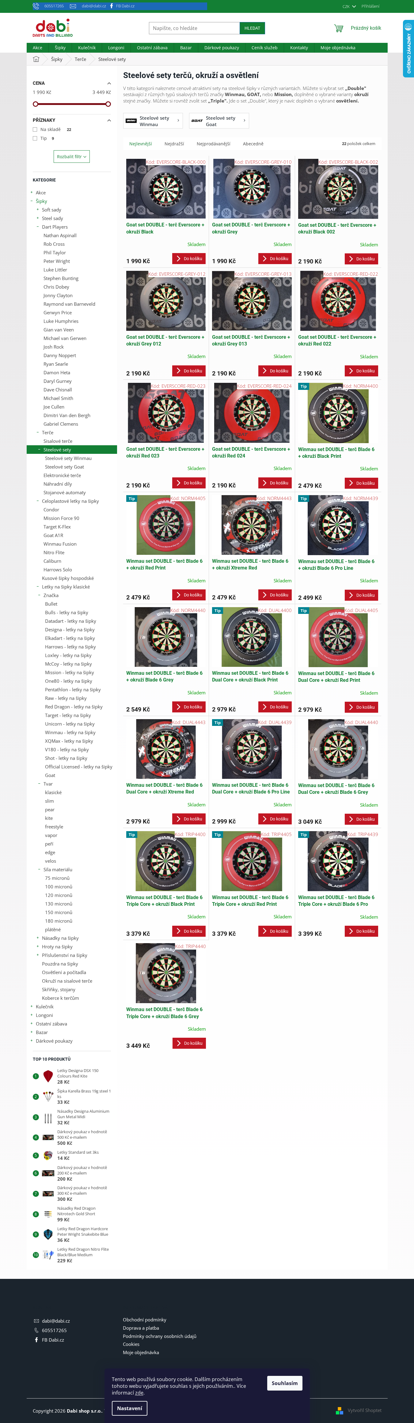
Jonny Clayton (58, 295)
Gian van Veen (59, 330)
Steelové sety (57, 449)
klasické (53, 792)
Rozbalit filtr (69, 156)
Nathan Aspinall (60, 235)
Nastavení (129, 1408)
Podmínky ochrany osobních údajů (159, 1336)
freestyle (54, 827)
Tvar (48, 784)
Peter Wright (57, 261)
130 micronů (58, 904)
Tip (47, 138)
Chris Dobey (56, 287)
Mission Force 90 (61, 518)
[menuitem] (37, 48)
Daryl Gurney (58, 381)
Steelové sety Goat (64, 467)
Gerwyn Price (58, 312)
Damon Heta (57, 372)
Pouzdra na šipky (60, 964)
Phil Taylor (55, 252)
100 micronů (58, 886)
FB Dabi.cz (125, 6)
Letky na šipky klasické (66, 587)
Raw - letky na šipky (66, 698)
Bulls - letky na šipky (66, 612)
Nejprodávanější (213, 144)
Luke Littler (55, 270)
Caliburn (52, 561)
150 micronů (58, 912)
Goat (50, 775)
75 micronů (57, 878)
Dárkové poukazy (54, 1041)
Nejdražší (174, 144)
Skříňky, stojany (58, 989)
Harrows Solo (58, 569)
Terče (47, 432)
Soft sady (51, 210)
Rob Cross (54, 244)
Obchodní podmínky (144, 1320)
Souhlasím (285, 1383)
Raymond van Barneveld (69, 304)
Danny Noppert (60, 355)
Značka (51, 595)
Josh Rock (54, 347)
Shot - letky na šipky (66, 758)
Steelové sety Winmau (68, 458)
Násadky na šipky (60, 938)
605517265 (54, 1330)
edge (50, 852)
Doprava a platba (141, 1328)
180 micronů (58, 921)
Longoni (44, 1015)
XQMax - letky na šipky (69, 741)
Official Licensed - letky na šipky (78, 767)
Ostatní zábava (51, 1024)
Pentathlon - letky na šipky (73, 689)
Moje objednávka (141, 1352)
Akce (41, 192)
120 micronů (58, 895)
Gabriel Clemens (61, 424)
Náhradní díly (58, 484)
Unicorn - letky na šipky (70, 724)
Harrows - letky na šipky (70, 647)
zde (139, 1392)
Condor (51, 509)
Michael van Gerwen (65, 338)
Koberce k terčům (60, 998)
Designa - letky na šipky (70, 629)
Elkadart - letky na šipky (70, 638)
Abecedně (253, 144)
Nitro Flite (54, 552)
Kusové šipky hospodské (68, 578)
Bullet (51, 604)
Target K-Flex (57, 527)
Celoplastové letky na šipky (70, 501)
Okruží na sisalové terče (67, 981)
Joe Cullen (54, 407)
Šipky (41, 201)
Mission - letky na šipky (69, 672)
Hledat (252, 28)
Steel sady (52, 218)
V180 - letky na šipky (67, 749)
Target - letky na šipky (68, 715)
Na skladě (55, 129)
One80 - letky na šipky (68, 681)
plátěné (53, 929)
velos (50, 861)
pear (50, 809)
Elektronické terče (62, 475)
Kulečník (45, 1006)
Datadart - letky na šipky (70, 621)
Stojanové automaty (65, 492)
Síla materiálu (58, 869)
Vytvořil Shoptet (365, 1410)
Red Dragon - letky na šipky (74, 707)
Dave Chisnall (58, 390)
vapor (51, 835)
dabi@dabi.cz (56, 1321)
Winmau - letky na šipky (70, 732)
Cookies (131, 1344)
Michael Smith (58, 398)
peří (49, 844)
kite (49, 818)
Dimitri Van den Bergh (67, 415)
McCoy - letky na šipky (68, 664)
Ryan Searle (56, 364)
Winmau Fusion (60, 544)
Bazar (42, 1032)
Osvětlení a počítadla (64, 972)
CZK (347, 6)
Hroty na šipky (57, 946)
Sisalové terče (58, 441)
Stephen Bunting (61, 278)
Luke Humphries (61, 321)
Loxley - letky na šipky (68, 655)
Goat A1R (53, 535)
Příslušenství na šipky (64, 955)
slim (49, 801)
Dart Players (55, 227)
